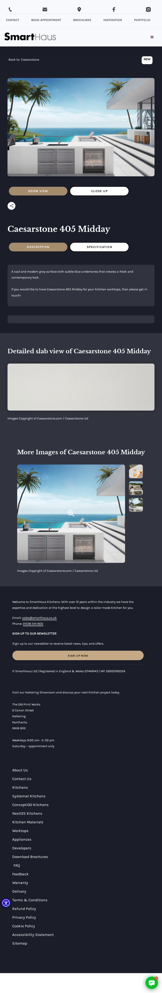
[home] (30, 37)
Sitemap (19, 943)
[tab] (38, 191)
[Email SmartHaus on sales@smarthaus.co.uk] (44, 9)
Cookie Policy (23, 926)
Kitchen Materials (27, 822)
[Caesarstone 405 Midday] (71, 514)
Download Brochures (30, 856)
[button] (6, 903)
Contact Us (21, 778)
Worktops (20, 830)
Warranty (20, 882)
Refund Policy (24, 908)
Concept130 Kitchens (30, 804)
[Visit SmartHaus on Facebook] (113, 9)
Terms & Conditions (29, 900)
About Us (20, 770)
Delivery (19, 891)
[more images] (136, 471)
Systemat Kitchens (28, 796)
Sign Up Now (78, 655)
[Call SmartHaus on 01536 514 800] (10, 9)
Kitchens (20, 787)
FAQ (16, 865)
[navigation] (23, 60)
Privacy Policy (24, 917)
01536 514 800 (33, 624)
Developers (21, 848)
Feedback (20, 874)
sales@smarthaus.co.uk (39, 618)
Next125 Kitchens (27, 813)
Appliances (21, 839)
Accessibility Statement (33, 934)
